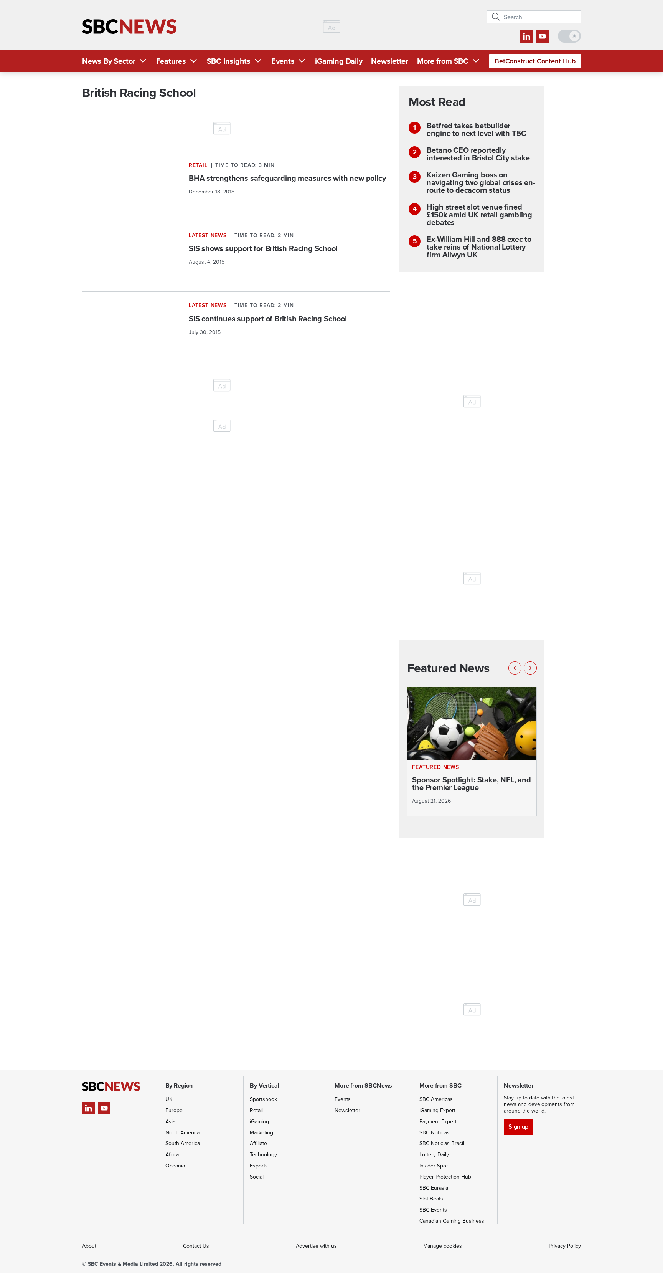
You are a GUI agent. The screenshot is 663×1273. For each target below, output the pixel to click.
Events (283, 60)
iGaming (259, 1121)
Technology (263, 1154)
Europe (174, 1110)
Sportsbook (263, 1099)
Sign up (518, 1126)
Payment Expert (438, 1121)
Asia (170, 1121)
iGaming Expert (437, 1110)
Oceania (175, 1165)
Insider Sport (434, 1165)
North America (182, 1132)
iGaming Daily (338, 60)
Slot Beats (431, 1198)
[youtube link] (542, 36)
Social (257, 1176)
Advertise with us (316, 1246)
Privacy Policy (565, 1246)
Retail (256, 1110)
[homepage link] (129, 26)
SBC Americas (436, 1099)
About (89, 1246)
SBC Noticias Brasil (441, 1143)
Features (171, 60)
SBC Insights (229, 60)
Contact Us (196, 1246)
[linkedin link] (526, 36)
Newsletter (389, 60)
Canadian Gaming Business (451, 1221)
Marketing (261, 1132)
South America (182, 1143)
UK (168, 1099)
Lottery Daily (434, 1154)
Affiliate (258, 1143)
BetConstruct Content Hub (535, 61)
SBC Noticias (434, 1132)
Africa (172, 1154)
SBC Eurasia (433, 1188)
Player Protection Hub (445, 1176)
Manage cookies (442, 1246)
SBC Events (433, 1209)
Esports (259, 1165)
